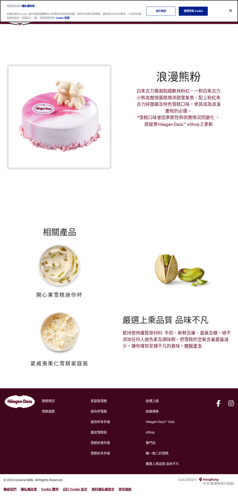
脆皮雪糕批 (99, 432)
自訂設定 (161, 11)
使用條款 (125, 489)
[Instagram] (231, 404)
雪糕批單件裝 (100, 443)
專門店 (150, 443)
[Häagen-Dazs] (19, 403)
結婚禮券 (152, 411)
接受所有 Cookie (193, 11)
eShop (150, 432)
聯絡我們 (10, 489)
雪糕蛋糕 (48, 411)
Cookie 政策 (62, 18)
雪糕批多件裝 (100, 453)
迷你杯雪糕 (99, 411)
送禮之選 (152, 401)
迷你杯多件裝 (100, 422)
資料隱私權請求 (103, 489)
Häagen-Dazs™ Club (160, 422)
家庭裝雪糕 (99, 401)
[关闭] (230, 11)
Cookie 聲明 (50, 489)
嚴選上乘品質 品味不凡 (162, 464)
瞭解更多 (193, 346)
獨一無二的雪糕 (157, 453)
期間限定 (48, 401)
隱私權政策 (29, 489)
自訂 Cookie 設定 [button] (75, 489)
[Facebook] (218, 404)
